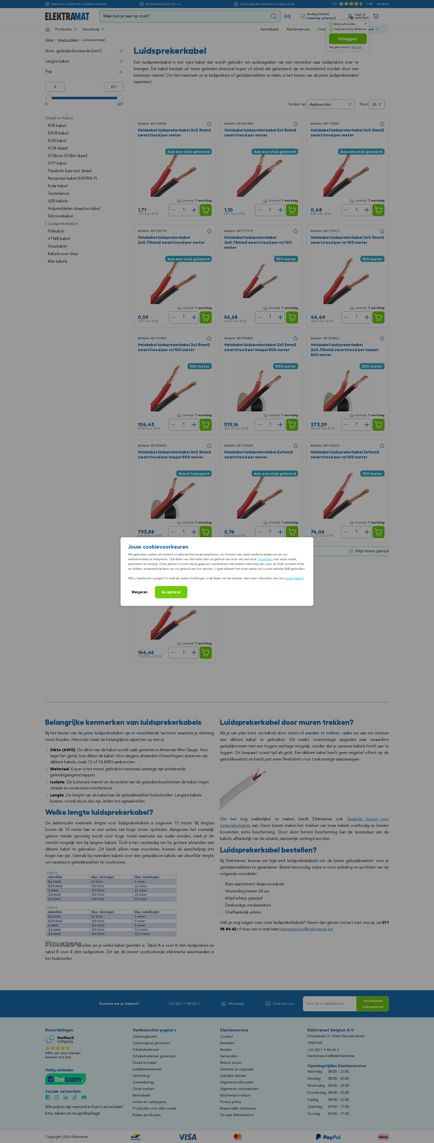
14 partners (265, 559)
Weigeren (139, 592)
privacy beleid (294, 578)
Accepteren (171, 592)
